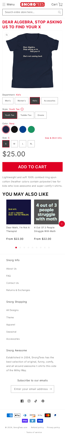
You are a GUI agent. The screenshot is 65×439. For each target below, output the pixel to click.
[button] (8, 4)
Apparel (10, 324)
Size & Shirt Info (53, 138)
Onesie (41, 115)
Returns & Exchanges (18, 290)
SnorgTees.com (20, 427)
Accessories (49, 100)
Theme (10, 317)
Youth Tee (9, 115)
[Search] (59, 12)
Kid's (35, 100)
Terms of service (34, 432)
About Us (11, 268)
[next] (61, 224)
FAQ (8, 275)
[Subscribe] (50, 389)
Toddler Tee (26, 115)
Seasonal (11, 331)
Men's (8, 100)
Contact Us (12, 283)
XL (31, 144)
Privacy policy (53, 427)
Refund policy (37, 427)
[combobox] (32, 12)
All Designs (12, 310)
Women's (22, 100)
